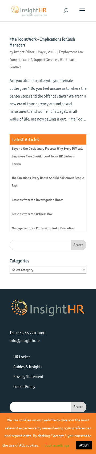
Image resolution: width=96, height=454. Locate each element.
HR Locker (21, 356)
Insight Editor (24, 52)
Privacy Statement (28, 376)
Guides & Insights (27, 366)
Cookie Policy (24, 386)
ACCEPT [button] (84, 445)
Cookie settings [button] (57, 445)
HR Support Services (43, 59)
